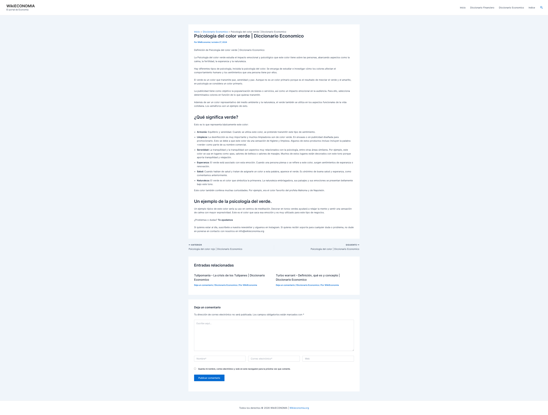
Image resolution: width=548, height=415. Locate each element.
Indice (532, 7)
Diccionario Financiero (482, 7)
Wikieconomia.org (299, 407)
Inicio (463, 7)
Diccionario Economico (511, 7)
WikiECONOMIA (20, 6)
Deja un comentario (203, 285)
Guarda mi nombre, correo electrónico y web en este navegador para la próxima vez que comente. (244, 369)
